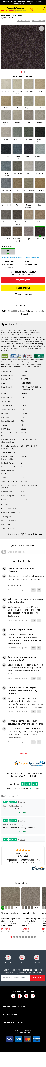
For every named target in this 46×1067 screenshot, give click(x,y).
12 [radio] (8, 251)
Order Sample (23, 288)
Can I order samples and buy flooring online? (23, 658)
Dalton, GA (29, 3)
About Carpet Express (16, 1006)
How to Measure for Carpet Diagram (22, 569)
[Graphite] (32, 907)
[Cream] (6, 907)
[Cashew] (2, 907)
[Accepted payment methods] (23, 1039)
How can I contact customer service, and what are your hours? (25, 722)
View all (23, 754)
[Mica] (26, 907)
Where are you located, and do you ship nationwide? (26, 600)
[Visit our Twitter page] (26, 996)
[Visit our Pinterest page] (13, 996)
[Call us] (31, 9)
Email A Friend (38, 21)
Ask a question (32, 257)
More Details (7, 268)
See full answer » (14, 585)
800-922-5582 (11, 311)
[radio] (6, 85)
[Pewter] (29, 907)
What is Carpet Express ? (21, 630)
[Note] (23, 907)
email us (24, 311)
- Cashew (9, 913)
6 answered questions (12, 257)
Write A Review (23, 21)
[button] (2, 9)
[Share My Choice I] (41, 28)
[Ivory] (9, 907)
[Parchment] (12, 907)
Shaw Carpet (8, 18)
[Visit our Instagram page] (33, 996)
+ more (16, 907)
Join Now (37, 978)
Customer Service (13, 1022)
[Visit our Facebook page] (20, 996)
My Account (10, 1014)
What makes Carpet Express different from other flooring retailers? (23, 690)
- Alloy (28, 913)
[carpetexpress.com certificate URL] (33, 868)
